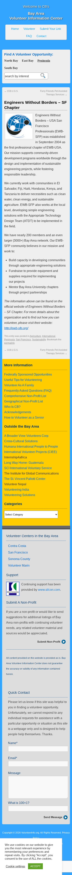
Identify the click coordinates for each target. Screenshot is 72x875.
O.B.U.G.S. (11, 91)
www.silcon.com (49, 589)
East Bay (28, 60)
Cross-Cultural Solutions (21, 441)
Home (15, 28)
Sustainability (39, 339)
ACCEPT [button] (35, 866)
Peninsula (43, 60)
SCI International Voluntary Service (28, 468)
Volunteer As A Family (19, 385)
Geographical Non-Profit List (23, 401)
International (48, 336)
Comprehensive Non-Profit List (25, 396)
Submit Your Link (50, 28)
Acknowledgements (17, 412)
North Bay (11, 60)
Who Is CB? (12, 406)
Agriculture (35, 336)
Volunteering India (16, 489)
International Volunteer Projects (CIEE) (30, 452)
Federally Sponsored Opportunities (28, 374)
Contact (41, 36)
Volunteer (29, 28)
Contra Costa (17, 546)
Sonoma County (19, 559)
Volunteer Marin (19, 565)
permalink (9, 343)
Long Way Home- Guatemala (24, 462)
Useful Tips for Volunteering (23, 379)
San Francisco (23, 339)
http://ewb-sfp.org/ (16, 328)
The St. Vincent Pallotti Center (24, 478)
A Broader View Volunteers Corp (26, 435)
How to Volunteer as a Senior (24, 417)
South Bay (11, 68)
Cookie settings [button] (15, 866)
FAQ (29, 36)
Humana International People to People (31, 446)
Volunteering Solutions (19, 495)
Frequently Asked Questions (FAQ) (27, 390)
